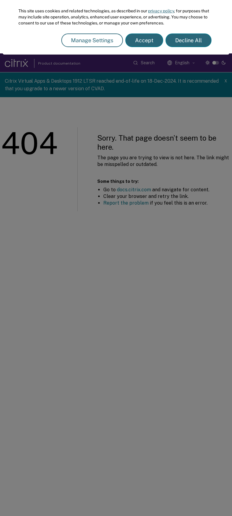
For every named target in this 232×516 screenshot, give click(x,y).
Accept (144, 40)
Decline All (188, 40)
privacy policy (161, 10)
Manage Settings (92, 40)
